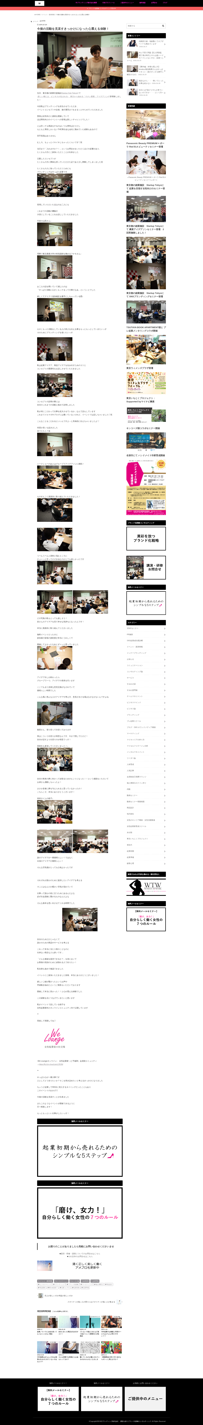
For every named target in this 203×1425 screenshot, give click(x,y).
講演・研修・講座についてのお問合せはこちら (80, 1254)
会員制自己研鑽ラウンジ (136, 777)
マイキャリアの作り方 (135, 740)
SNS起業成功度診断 (135, 641)
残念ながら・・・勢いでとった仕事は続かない (151, 82)
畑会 (56, 205)
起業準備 (96, 1281)
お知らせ (130, 659)
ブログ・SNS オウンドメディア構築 (141, 727)
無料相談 (142, 3)
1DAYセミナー (132, 628)
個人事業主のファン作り (136, 783)
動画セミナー (132, 795)
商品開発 (42, 1288)
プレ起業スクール (134, 721)
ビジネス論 (75, 1281)
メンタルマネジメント (135, 752)
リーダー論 (131, 758)
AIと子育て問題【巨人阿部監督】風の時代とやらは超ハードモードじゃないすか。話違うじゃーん (145, 56)
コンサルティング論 (135, 672)
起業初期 (86, 1281)
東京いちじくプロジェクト (137, 839)
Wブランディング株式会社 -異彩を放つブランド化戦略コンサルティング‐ (125, 1421)
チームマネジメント (135, 696)
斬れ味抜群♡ (53, 1288)
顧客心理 (130, 863)
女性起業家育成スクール (136, 826)
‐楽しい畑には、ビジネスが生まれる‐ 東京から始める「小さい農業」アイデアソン (72, 96)
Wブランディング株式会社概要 (86, 3)
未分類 (129, 832)
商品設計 (109, 1284)
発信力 (129, 845)
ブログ (165, 3)
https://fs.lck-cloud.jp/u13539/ (51, 1064)
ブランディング (60, 1284)
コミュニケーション (135, 665)
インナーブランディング (136, 653)
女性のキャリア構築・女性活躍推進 (141, 820)
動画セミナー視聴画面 (135, 802)
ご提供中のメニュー (127, 3)
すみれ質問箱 (132, 690)
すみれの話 (131, 684)
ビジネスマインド (62, 1281)
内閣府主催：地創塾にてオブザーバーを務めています (151, 43)
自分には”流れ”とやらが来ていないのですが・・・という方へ (151, 92)
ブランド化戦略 (73, 1284)
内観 (128, 789)
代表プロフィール (108, 3)
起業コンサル (65, 1288)
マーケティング (87, 1284)
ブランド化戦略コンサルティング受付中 (102, 8)
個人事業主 (99, 1284)
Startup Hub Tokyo (69, 93)
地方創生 (130, 814)
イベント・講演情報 (46, 1281)
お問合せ (154, 3)
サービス (130, 678)
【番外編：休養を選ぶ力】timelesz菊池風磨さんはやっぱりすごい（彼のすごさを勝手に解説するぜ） (145, 70)
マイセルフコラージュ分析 (137, 746)
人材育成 (130, 764)
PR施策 (130, 634)
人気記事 (130, 771)
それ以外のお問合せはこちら (80, 1256)
